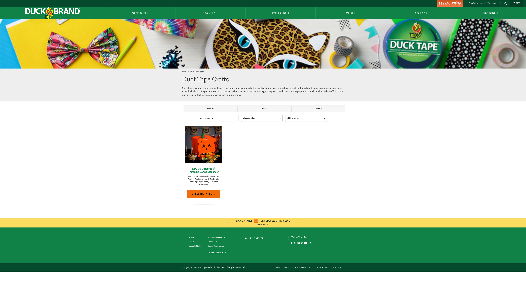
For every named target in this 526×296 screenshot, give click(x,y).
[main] (263, 159)
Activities (318, 108)
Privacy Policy (301, 268)
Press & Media (195, 246)
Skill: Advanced (293, 118)
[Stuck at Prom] (450, 3)
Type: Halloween (206, 118)
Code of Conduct (280, 268)
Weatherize (489, 13)
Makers (349, 13)
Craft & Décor (279, 13)
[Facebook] (291, 243)
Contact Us (256, 238)
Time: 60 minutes (250, 118)
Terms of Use (321, 268)
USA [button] (518, 3)
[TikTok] (310, 242)
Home (184, 72)
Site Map (337, 268)
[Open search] (505, 3)
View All (210, 108)
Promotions (493, 3)
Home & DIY (419, 13)
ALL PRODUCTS (139, 13)
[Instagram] (298, 243)
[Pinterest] (302, 243)
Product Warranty (215, 253)
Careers (211, 242)
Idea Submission (215, 238)
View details (202, 194)
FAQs (191, 242)
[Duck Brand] (52, 13)
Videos (264, 108)
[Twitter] (295, 243)
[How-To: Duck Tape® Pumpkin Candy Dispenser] (203, 144)
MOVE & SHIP (209, 13)
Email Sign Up (475, 3)
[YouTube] (305, 243)
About (192, 238)
